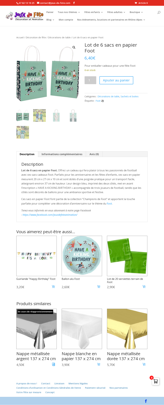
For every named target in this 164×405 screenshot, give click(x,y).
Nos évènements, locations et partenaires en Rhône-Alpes (109, 20)
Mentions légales (78, 383)
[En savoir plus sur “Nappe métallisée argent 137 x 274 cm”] (53, 365)
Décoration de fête (36, 37)
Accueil (20, 37)
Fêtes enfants (92, 12)
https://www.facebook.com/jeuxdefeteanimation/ (50, 215)
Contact (45, 383)
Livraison (59, 383)
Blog (48, 20)
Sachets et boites (130, 96)
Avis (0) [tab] (94, 154)
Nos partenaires (119, 387)
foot (109, 203)
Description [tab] (27, 154)
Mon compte (66, 20)
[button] (74, 47)
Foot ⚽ (100, 100)
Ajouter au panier (116, 80)
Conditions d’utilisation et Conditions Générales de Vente (48, 387)
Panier (49, 12)
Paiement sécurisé (95, 387)
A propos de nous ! (26, 383)
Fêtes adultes (114, 12)
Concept (50, 392)
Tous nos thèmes (67, 12)
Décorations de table (59, 37)
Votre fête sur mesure (28, 392)
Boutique (135, 12)
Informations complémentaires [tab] (62, 154)
